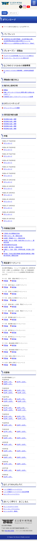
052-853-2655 (9, 531)
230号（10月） (22, 438)
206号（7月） (8, 382)
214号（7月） (21, 399)
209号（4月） (8, 390)
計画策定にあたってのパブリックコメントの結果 (18, 96)
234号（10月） (22, 451)
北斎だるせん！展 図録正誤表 (13, 236)
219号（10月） (8, 410)
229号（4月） (8, 438)
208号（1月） (8, 384)
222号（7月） (21, 416)
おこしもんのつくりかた (11, 506)
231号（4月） (8, 444)
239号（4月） (8, 470)
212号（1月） (21, 392)
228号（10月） (22, 431)
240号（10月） (22, 470)
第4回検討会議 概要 (10, 126)
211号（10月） (8, 392)
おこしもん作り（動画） (11, 511)
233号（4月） (8, 451)
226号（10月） (22, 425)
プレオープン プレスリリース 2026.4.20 (16, 58)
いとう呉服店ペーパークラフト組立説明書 (16, 492)
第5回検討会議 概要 (10, 128)
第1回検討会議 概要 (10, 119)
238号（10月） (22, 464)
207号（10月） (22, 382)
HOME (4, 13)
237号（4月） (8, 464)
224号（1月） (22, 418)
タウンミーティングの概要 (12, 108)
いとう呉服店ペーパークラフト (13, 489)
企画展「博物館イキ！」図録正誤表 (14, 238)
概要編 (6, 90)
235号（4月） (8, 457)
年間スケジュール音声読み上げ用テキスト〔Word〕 (19, 43)
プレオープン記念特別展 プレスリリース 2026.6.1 (19, 55)
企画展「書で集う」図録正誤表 (13, 247)
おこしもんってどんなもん (12, 509)
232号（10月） (22, 444)
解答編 (14, 281)
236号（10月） (22, 457)
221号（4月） (8, 416)
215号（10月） (8, 401)
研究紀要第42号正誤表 (10, 245)
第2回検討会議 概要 (10, 121)
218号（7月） (21, 408)
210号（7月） (21, 390)
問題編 (6, 281)
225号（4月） (8, 425)
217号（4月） (8, 408)
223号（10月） (8, 418)
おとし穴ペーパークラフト (12, 494)
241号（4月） (8, 477)
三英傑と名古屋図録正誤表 (12, 233)
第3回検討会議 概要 (10, 124)
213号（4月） (8, 399)
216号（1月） (22, 401)
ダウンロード (8, 143)
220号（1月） (22, 410)
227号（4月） (8, 431)
